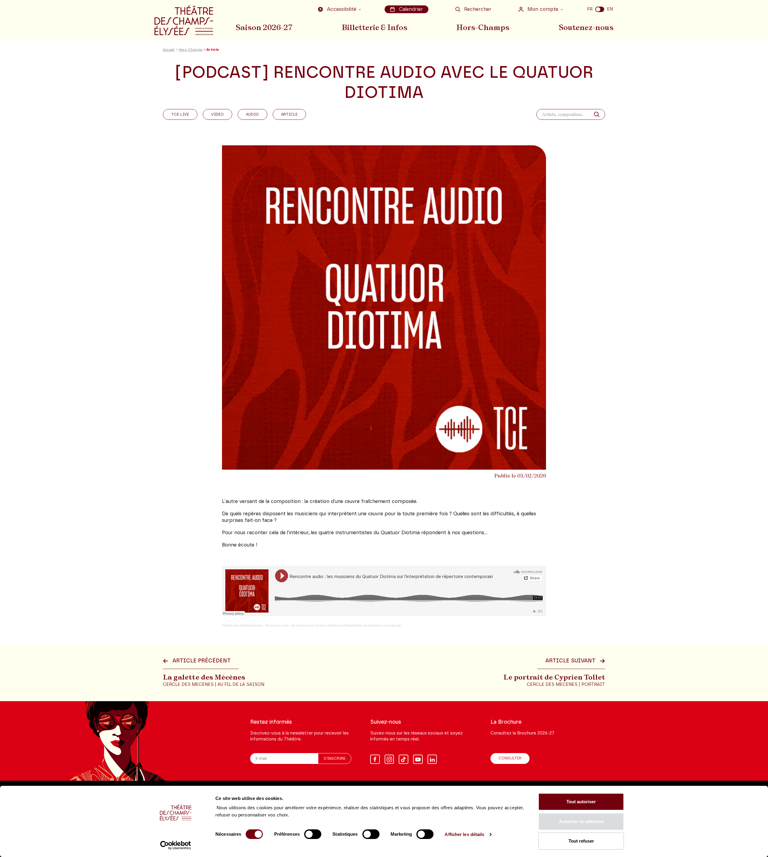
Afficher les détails (464, 834)
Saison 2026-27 (264, 27)
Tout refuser (581, 840)
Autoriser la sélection (581, 821)
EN (610, 9)
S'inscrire (335, 759)
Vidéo (217, 115)
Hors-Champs (482, 27)
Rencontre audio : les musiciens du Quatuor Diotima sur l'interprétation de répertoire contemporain (333, 625)
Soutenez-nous (586, 27)
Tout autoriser (581, 801)
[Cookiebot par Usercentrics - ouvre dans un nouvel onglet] (175, 845)
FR (589, 9)
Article (289, 115)
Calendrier (411, 9)
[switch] (312, 834)
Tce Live (180, 115)
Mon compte (542, 9)
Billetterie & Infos (374, 27)
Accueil (169, 49)
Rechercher (477, 9)
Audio (252, 115)
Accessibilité (341, 9)
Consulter (510, 758)
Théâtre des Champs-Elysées (242, 625)
